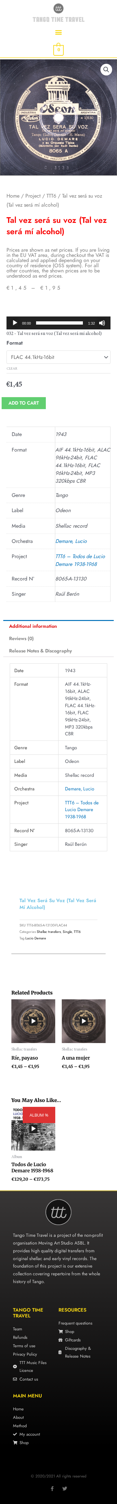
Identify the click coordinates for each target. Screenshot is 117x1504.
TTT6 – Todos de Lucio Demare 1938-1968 (80, 560)
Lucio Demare (35, 938)
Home (13, 196)
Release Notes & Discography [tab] (40, 650)
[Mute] (102, 323)
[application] (58, 322)
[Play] (15, 323)
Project (33, 196)
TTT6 (51, 196)
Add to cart (23, 402)
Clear (11, 369)
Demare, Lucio (71, 541)
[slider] (59, 323)
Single (67, 931)
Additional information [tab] (33, 626)
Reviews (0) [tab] (21, 638)
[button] (58, 32)
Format (14, 343)
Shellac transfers (49, 931)
